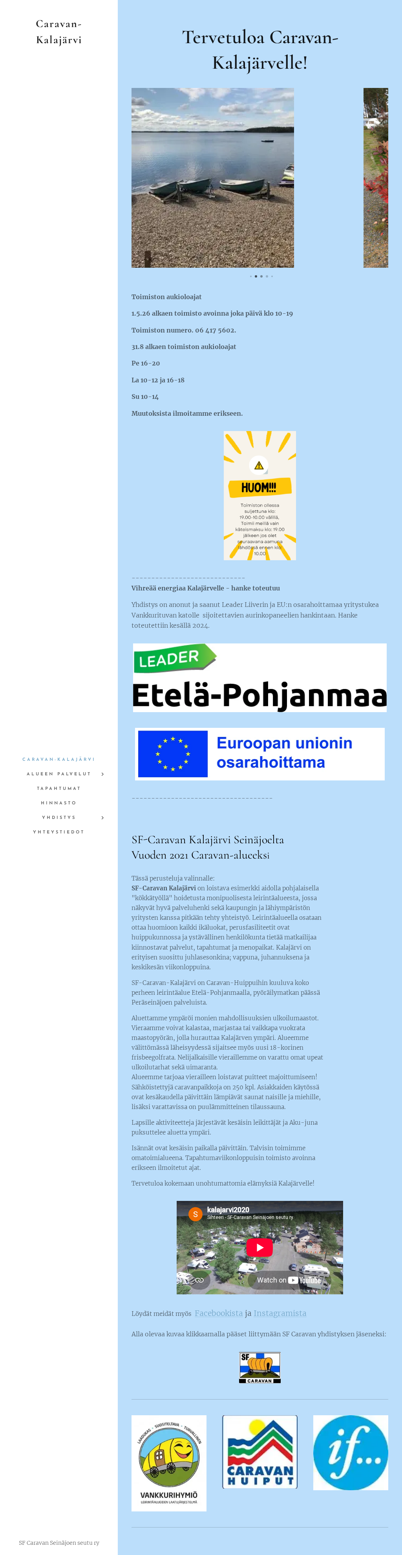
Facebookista (219, 1313)
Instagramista (280, 1313)
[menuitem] (58, 759)
